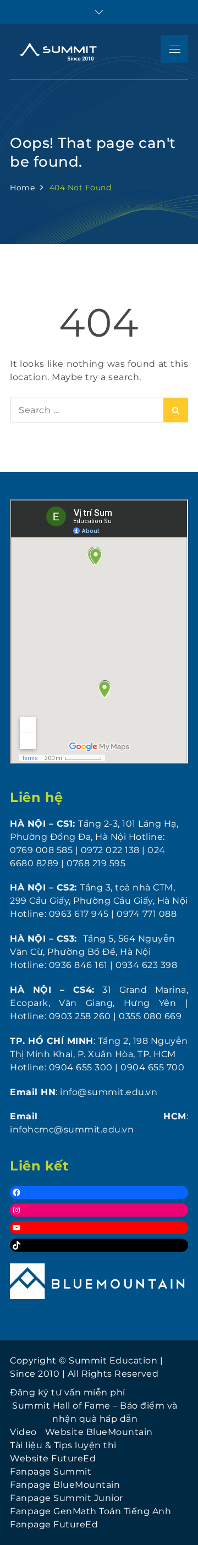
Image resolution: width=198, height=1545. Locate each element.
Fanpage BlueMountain (65, 1485)
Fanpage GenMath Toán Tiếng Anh (90, 1511)
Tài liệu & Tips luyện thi (63, 1445)
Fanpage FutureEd (54, 1524)
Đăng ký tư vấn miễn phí (67, 1392)
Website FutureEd (53, 1458)
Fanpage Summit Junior (66, 1498)
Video (23, 1432)
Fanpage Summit (50, 1471)
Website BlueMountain (99, 1432)
